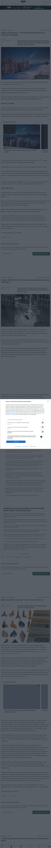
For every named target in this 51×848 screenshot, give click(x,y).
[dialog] (25, 424)
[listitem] (25, 419)
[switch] (42, 422)
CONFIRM (15, 441)
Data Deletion (18, 446)
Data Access (25, 446)
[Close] (48, 401)
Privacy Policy (33, 446)
